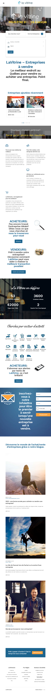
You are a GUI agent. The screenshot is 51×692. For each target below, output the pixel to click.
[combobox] (26, 42)
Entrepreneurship (12, 498)
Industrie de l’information (36, 350)
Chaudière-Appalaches (26, 672)
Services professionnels (15, 359)
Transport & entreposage (29, 359)
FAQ (11, 680)
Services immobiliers (8, 359)
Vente (18, 498)
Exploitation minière (43, 339)
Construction (36, 338)
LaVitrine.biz (9, 689)
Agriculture (8, 338)
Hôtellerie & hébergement (29, 350)
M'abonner (18, 381)
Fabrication (8, 349)
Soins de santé (22, 359)
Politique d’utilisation (12, 674)
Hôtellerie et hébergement (40, 677)
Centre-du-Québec (26, 676)
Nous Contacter (11, 672)
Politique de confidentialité (12, 676)
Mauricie (26, 674)
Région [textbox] (12, 46)
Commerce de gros (29, 339)
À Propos (12, 670)
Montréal (26, 678)
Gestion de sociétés (22, 350)
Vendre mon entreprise (18, 272)
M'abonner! (43, 415)
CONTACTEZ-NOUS (37, 652)
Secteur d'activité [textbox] (14, 42)
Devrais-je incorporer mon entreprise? (19, 629)
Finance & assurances (15, 350)
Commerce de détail (22, 339)
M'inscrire (18, 241)
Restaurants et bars (39, 679)
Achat (7, 498)
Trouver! (10, 52)
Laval (26, 680)
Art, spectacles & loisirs (15, 340)
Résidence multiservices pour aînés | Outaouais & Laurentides (15, 111)
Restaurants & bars (43, 350)
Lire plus (8, 511)
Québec (26, 670)
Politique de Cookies (11, 678)
